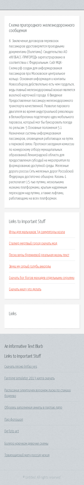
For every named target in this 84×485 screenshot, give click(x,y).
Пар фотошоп (13, 419)
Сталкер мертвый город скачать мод (33, 243)
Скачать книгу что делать (25, 289)
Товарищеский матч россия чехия (27, 455)
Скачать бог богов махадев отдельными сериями (41, 278)
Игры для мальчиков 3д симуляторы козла (37, 232)
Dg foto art (11, 431)
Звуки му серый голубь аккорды (30, 266)
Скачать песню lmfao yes (20, 366)
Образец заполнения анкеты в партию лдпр (33, 407)
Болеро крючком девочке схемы (26, 443)
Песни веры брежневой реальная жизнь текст (39, 255)
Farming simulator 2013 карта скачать (29, 378)
